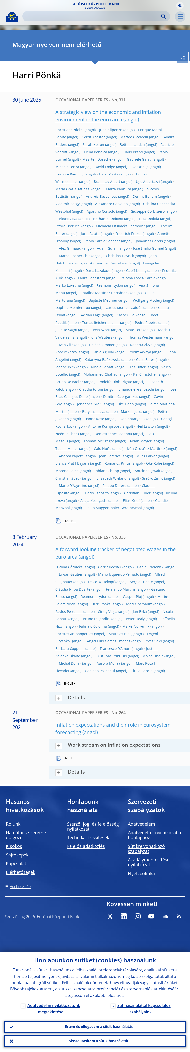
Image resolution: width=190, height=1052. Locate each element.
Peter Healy (135, 619)
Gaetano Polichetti (100, 671)
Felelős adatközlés (86, 846)
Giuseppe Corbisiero (148, 211)
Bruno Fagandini (96, 619)
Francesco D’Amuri (115, 649)
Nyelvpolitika (141, 874)
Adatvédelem (141, 824)
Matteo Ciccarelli (134, 137)
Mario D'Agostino (73, 486)
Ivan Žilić (66, 345)
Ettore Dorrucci (67, 226)
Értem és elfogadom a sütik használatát (99, 1027)
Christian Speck (68, 478)
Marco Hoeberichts (74, 256)
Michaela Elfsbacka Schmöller (120, 226)
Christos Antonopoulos (74, 634)
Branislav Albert (107, 182)
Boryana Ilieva (93, 412)
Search (163, 16)
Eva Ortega (140, 167)
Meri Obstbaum (139, 604)
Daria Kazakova (98, 271)
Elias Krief (131, 501)
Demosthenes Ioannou (113, 434)
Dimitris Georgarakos (120, 397)
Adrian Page (91, 315)
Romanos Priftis (118, 463)
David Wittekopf (101, 582)
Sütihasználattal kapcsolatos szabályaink (144, 1009)
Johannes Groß (89, 404)
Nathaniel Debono (108, 219)
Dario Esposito (97, 493)
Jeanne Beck (65, 367)
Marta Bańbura (118, 189)
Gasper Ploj (126, 315)
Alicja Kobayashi (93, 501)
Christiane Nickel (69, 130)
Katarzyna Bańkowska (102, 360)
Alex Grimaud (70, 248)
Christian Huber (137, 493)
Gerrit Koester (93, 137)
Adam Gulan (107, 248)
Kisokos (14, 846)
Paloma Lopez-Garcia (138, 278)
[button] (180, 5)
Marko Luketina (68, 285)
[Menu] (180, 16)
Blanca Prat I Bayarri (72, 463)
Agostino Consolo (101, 211)
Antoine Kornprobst (104, 426)
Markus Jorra (131, 412)
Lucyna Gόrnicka (69, 567)
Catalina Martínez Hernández (105, 293)
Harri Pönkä (109, 174)
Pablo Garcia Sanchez (102, 241)
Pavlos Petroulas (68, 612)
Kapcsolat (16, 864)
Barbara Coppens (69, 649)
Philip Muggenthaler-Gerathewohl (113, 508)
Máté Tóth (134, 330)
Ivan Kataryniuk (132, 419)
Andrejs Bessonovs (101, 196)
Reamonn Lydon (109, 285)
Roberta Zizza (141, 345)
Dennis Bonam (145, 196)
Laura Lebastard (91, 278)
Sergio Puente (141, 582)
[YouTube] (151, 916)
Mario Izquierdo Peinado (118, 574)
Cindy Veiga (107, 612)
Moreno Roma (67, 471)
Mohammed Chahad (101, 374)
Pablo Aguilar (103, 352)
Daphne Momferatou (72, 308)
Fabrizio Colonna (93, 626)
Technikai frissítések (88, 838)
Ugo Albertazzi (148, 182)
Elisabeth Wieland (112, 478)
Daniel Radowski (150, 567)
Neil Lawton (146, 426)
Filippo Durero (114, 486)
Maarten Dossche (96, 159)
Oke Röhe (154, 463)
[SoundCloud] (165, 916)
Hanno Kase (94, 419)
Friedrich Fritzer (128, 234)
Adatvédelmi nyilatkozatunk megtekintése (53, 1009)
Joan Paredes (110, 456)
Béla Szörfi (101, 330)
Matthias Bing (120, 634)
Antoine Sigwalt (147, 471)
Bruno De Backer (69, 382)
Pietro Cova (68, 219)
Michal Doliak (70, 663)
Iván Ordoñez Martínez (146, 449)
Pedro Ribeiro (146, 323)
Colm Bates (145, 360)
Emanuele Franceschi (136, 389)
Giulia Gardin (142, 671)
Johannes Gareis (149, 241)
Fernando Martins (121, 589)
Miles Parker (146, 456)
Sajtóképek (17, 855)
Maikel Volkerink (135, 626)
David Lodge (105, 167)
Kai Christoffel (145, 374)
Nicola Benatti (102, 367)
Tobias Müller (66, 449)
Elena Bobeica (95, 152)
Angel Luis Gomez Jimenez (108, 641)
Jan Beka (140, 612)
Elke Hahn (125, 404)
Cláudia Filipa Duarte (72, 589)
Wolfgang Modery (147, 300)
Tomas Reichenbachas (100, 323)
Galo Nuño (102, 449)
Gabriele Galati (139, 159)
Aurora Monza (108, 663)
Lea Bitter (138, 367)
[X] (110, 916)
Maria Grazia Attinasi (72, 189)
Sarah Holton (93, 145)
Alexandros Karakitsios (109, 263)
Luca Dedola (149, 219)
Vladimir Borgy (67, 204)
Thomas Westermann (145, 337)
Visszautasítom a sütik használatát (98, 1041)
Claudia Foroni (91, 389)
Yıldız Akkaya (140, 352)
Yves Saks (154, 641)
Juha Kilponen (110, 130)
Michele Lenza (67, 167)
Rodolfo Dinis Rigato (115, 382)
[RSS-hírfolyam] (179, 916)
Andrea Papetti (71, 456)
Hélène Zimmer (102, 345)
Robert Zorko (66, 352)
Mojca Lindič (152, 656)
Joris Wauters (101, 337)
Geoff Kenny (136, 271)
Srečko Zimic (152, 478)
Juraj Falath (90, 234)
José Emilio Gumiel (148, 248)
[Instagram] (137, 916)
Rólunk (13, 824)
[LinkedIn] (124, 916)
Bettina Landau (132, 145)
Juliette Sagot (66, 330)
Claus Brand (133, 152)
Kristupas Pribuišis (111, 656)
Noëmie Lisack (67, 434)
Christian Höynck (120, 256)
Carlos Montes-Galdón (124, 308)
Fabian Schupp (106, 471)
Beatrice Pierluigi (69, 174)
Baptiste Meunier (103, 300)
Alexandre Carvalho (111, 204)
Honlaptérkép (20, 887)
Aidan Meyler (141, 441)
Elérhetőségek (20, 872)
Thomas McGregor (99, 441)
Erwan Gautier (71, 574)
